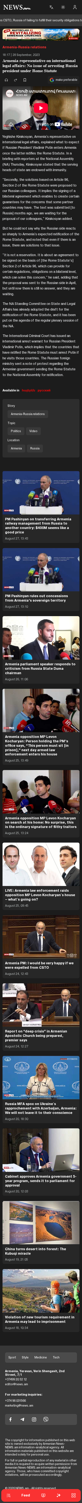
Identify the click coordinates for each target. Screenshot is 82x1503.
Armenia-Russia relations (24, 47)
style (25, 1357)
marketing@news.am (19, 1405)
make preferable (66, 79)
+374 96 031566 (15, 1400)
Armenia (16, 448)
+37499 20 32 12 (16, 1379)
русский (44, 390)
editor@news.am (16, 1384)
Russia (35, 448)
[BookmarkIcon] (25, 80)
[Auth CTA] (74, 7)
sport (12, 1357)
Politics (16, 431)
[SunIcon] (63, 7)
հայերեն (28, 390)
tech (56, 1357)
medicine (40, 1357)
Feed (25, 1495)
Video (33, 431)
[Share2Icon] (15, 80)
